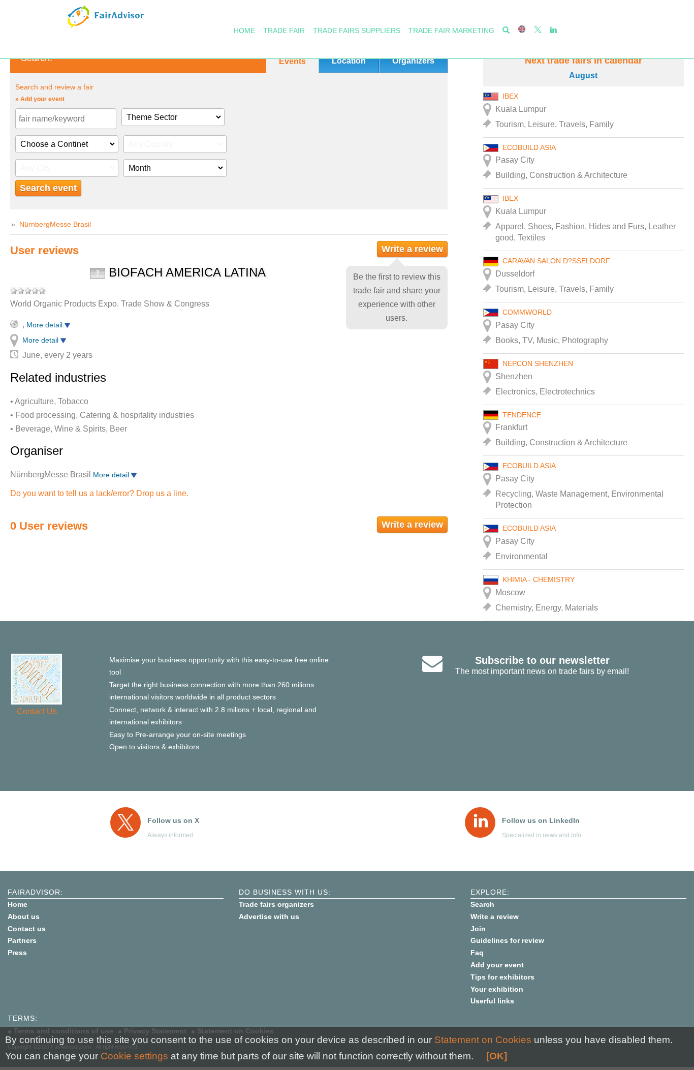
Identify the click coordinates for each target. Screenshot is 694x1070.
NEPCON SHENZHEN (537, 363)
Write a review (412, 249)
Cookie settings (134, 1056)
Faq (477, 953)
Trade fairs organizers (276, 904)
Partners (22, 940)
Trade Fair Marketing (451, 30)
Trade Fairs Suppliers (356, 30)
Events (292, 61)
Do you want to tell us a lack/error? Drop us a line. (99, 493)
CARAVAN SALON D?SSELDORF (556, 261)
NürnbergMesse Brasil (55, 224)
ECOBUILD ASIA (529, 147)
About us (24, 916)
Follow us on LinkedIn (541, 820)
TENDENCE (521, 415)
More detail (45, 325)
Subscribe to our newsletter (542, 660)
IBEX (510, 96)
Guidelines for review (507, 940)
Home (244, 30)
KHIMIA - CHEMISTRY (538, 579)
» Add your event (40, 99)
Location (349, 60)
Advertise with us (269, 916)
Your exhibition (496, 989)
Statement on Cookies (482, 1039)
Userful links (492, 1001)
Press (17, 953)
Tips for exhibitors (502, 977)
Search (482, 904)
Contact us (27, 929)
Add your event (497, 965)
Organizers (413, 60)
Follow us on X (173, 820)
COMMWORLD (527, 312)
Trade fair (284, 30)
